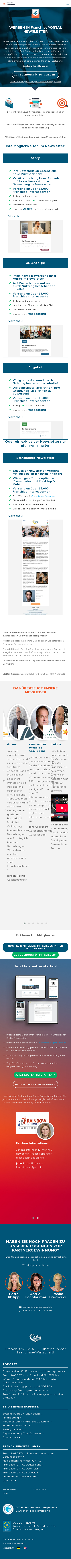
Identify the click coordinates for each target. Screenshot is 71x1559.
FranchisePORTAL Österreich (21, 1468)
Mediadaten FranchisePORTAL (22, 1460)
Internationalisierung (15, 1425)
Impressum (9, 1489)
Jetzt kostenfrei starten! (34, 1075)
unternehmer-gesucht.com (52, 1042)
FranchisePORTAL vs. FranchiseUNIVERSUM (30, 1375)
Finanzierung (11, 1417)
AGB (5, 1493)
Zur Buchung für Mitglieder (34, 74)
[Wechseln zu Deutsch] (18, 1548)
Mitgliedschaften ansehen (34, 1084)
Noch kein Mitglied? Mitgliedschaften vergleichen (35, 947)
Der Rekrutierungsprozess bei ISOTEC (26, 1386)
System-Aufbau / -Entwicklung (22, 1413)
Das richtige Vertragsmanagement (24, 1390)
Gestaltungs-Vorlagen (43, 496)
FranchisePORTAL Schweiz (19, 1472)
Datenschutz (10, 1437)
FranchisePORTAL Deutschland (22, 1464)
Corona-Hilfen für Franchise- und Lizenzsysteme (33, 1371)
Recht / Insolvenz (13, 1429)
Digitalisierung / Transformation (22, 1433)
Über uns (8, 1480)
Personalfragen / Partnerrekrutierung (26, 1421)
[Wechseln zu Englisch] (25, 1548)
